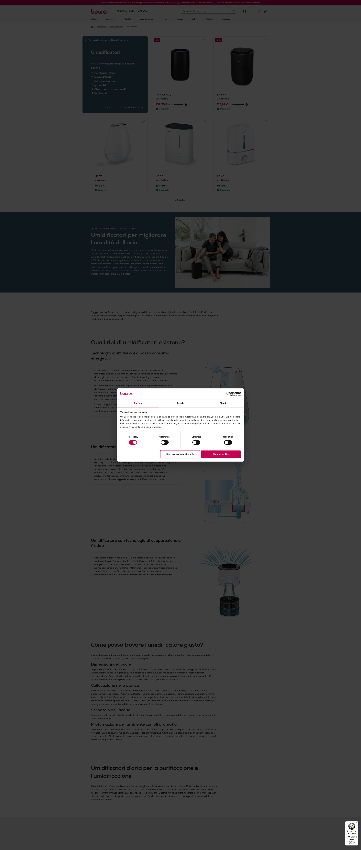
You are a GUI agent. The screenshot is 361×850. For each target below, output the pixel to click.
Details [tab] (180, 403)
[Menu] (356, 823)
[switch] (165, 442)
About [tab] (223, 403)
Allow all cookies (221, 454)
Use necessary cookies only (180, 454)
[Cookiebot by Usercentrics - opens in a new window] (228, 394)
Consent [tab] (138, 403)
